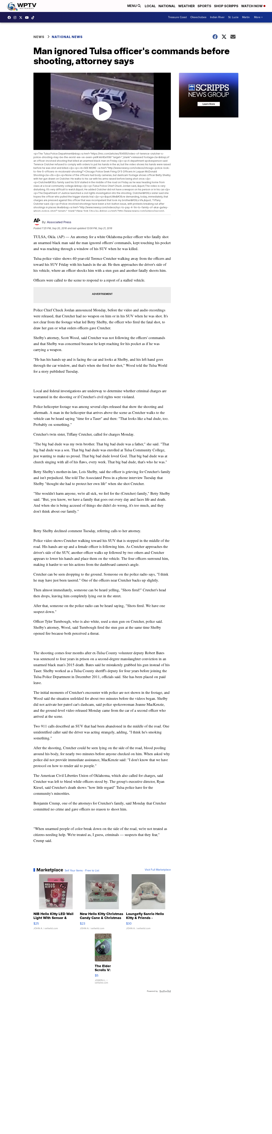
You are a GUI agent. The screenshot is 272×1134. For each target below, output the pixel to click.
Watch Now (252, 6)
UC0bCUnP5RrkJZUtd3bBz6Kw (28, 17)
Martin (246, 17)
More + (258, 17)
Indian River (217, 17)
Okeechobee (198, 17)
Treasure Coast (177, 17)
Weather (186, 6)
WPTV (21, 17)
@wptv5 (33, 17)
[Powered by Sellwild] (165, 991)
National (167, 6)
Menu (132, 6)
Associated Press (59, 222)
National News (67, 37)
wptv (16, 17)
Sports (204, 6)
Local (150, 6)
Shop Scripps (226, 6)
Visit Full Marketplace (158, 869)
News (38, 37)
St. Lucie (233, 17)
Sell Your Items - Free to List (82, 870)
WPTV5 (10, 17)
